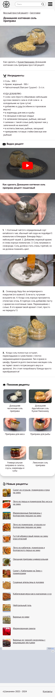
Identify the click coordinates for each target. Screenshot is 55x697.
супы (19, 107)
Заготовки (35, 13)
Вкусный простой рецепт (15, 13)
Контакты (47, 692)
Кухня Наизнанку (26, 62)
